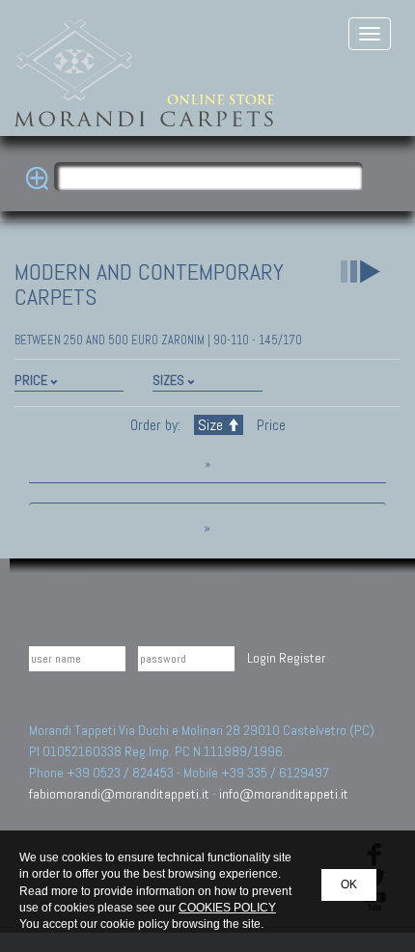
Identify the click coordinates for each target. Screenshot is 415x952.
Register (302, 657)
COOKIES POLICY (227, 907)
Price (269, 425)
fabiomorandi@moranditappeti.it (119, 793)
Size (210, 425)
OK (349, 884)
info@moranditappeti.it (283, 793)
